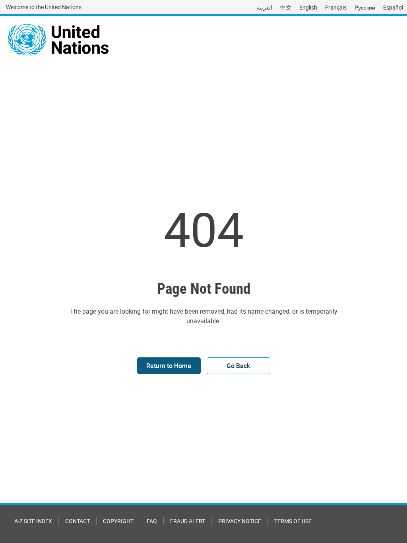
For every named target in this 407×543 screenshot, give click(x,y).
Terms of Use (293, 521)
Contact (77, 521)
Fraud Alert (187, 521)
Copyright (118, 521)
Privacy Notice (239, 521)
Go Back (238, 365)
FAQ (152, 521)
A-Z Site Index (33, 521)
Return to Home (168, 365)
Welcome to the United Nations (43, 7)
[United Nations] (58, 40)
